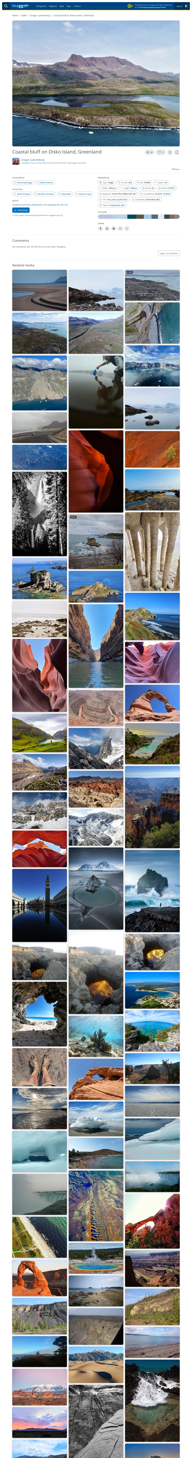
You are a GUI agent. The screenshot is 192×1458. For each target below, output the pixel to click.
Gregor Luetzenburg (40, 15)
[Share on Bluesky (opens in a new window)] (113, 228)
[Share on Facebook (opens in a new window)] (100, 228)
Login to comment (169, 253)
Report (177, 169)
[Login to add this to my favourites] (170, 152)
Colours (77, 6)
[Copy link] (127, 228)
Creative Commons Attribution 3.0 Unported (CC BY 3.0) (40, 204)
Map (61, 6)
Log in (179, 6)
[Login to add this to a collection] (177, 152)
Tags (68, 6)
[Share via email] (120, 228)
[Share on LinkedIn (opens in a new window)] (107, 228)
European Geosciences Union (153, 7)
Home (15, 15)
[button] (186, 6)
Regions (53, 6)
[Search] (6, 6)
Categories (41, 6)
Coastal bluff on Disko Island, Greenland (74, 15)
